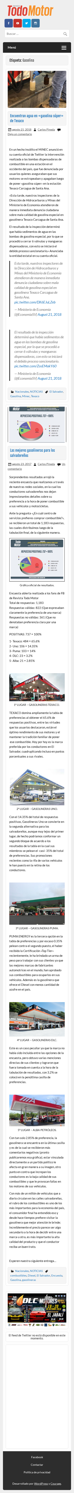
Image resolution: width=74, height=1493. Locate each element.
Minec (26, 396)
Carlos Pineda (46, 129)
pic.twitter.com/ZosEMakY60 (35, 366)
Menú (12, 47)
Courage (56, 1483)
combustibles (18, 1275)
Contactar (37, 1464)
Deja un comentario (20, 134)
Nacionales (22, 391)
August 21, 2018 (49, 314)
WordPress (41, 1483)
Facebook (37, 1457)
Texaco (35, 396)
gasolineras (29, 1279)
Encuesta (56, 1275)
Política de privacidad (37, 1472)
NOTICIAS (36, 391)
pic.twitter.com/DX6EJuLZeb (34, 302)
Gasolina (15, 396)
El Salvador (56, 391)
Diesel (32, 1275)
